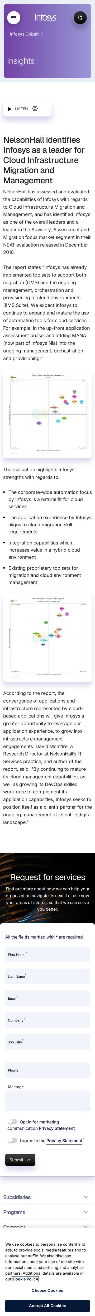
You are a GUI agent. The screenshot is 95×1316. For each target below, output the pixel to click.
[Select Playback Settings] (35, 108)
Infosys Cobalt (24, 34)
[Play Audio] (10, 108)
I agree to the (51, 1140)
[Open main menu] (13, 17)
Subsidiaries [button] (17, 1197)
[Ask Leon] (80, 17)
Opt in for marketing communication (41, 1125)
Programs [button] (14, 1212)
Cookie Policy (25, 1279)
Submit (16, 1159)
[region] (47, 1271)
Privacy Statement (57, 1128)
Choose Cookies (47, 1290)
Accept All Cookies (47, 1305)
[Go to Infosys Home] (46, 17)
